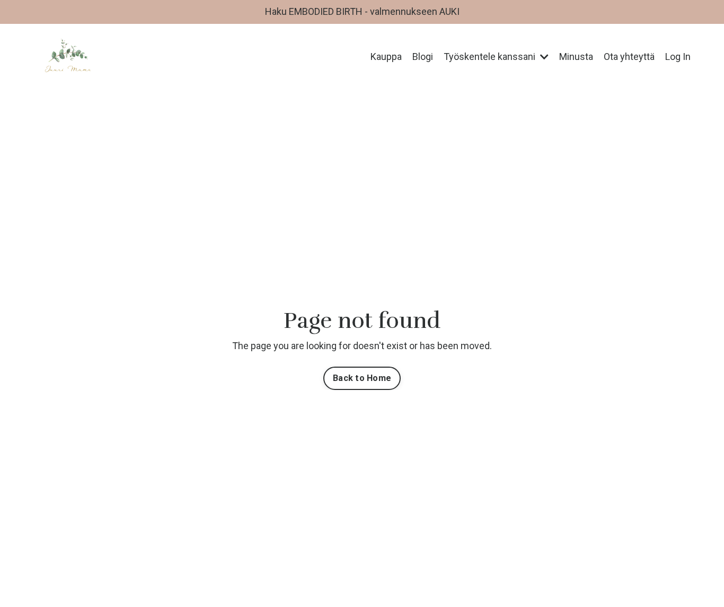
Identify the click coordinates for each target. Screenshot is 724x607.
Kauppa (386, 56)
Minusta (576, 56)
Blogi (422, 56)
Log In (678, 56)
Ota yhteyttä (629, 56)
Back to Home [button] (362, 378)
